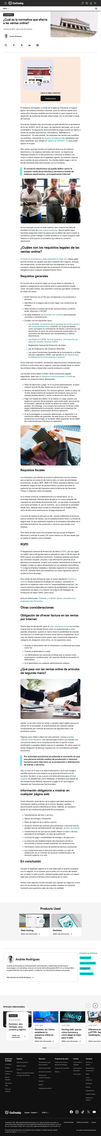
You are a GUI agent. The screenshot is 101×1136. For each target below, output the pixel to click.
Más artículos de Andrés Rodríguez (19, 977)
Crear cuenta (77, 1074)
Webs (87, 1074)
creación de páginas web (54, 138)
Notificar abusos (21, 1066)
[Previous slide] (88, 1005)
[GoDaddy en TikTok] (83, 1113)
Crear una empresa (88, 963)
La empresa (8, 1064)
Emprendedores (87, 974)
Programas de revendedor (62, 1068)
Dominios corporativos (45, 1071)
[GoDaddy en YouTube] (94, 1113)
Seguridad (93, 1019)
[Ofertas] (83, 3)
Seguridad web (90, 1090)
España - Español (31, 1112)
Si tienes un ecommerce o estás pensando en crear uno (44, 259)
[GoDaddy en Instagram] (77, 1113)
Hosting (66, 1019)
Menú (5, 8)
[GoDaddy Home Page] (13, 1112)
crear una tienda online (59, 626)
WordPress (89, 1083)
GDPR (63, 551)
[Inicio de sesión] (91, 3)
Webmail (41, 1081)
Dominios (13, 1016)
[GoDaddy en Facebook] (71, 1113)
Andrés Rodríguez (16, 36)
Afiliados (57, 1071)
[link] (14, 45)
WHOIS (41, 1084)
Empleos (7, 1068)
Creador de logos (90, 1094)
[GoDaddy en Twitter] (88, 1113)
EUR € (44, 1112)
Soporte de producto (22, 1062)
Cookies (93, 1122)
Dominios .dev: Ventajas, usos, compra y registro (17, 1027)
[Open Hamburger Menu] (5, 3)
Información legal (68, 1122)
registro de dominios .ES (57, 141)
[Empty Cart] (95, 3)
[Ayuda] (87, 3)
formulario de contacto (53, 315)
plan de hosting (72, 828)
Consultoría (85, 958)
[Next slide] (95, 1005)
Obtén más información (16, 1036)
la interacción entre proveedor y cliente (55, 376)
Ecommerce (9, 15)
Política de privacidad (82, 1122)
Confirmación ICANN (44, 1068)
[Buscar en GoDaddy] (96, 8)
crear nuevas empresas (48, 230)
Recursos (19, 1069)
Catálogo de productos (45, 1088)
